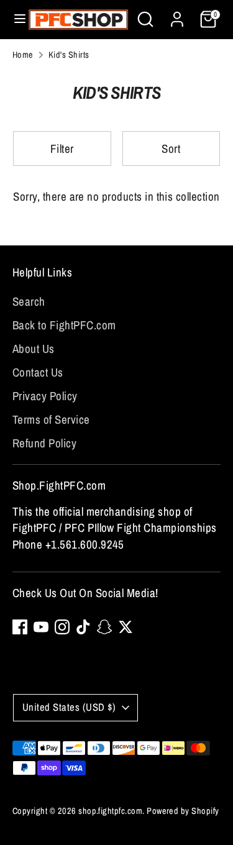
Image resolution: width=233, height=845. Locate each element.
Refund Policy (44, 443)
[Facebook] (19, 626)
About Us (33, 348)
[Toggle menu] (14, 19)
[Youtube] (41, 626)
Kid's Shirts (68, 54)
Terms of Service (51, 419)
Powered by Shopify (183, 810)
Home (23, 54)
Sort (171, 148)
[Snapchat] (104, 626)
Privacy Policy (45, 396)
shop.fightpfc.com (110, 810)
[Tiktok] (83, 626)
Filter (62, 148)
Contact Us (37, 372)
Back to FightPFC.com (64, 325)
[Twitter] (125, 626)
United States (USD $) (69, 707)
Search (28, 301)
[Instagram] (62, 626)
